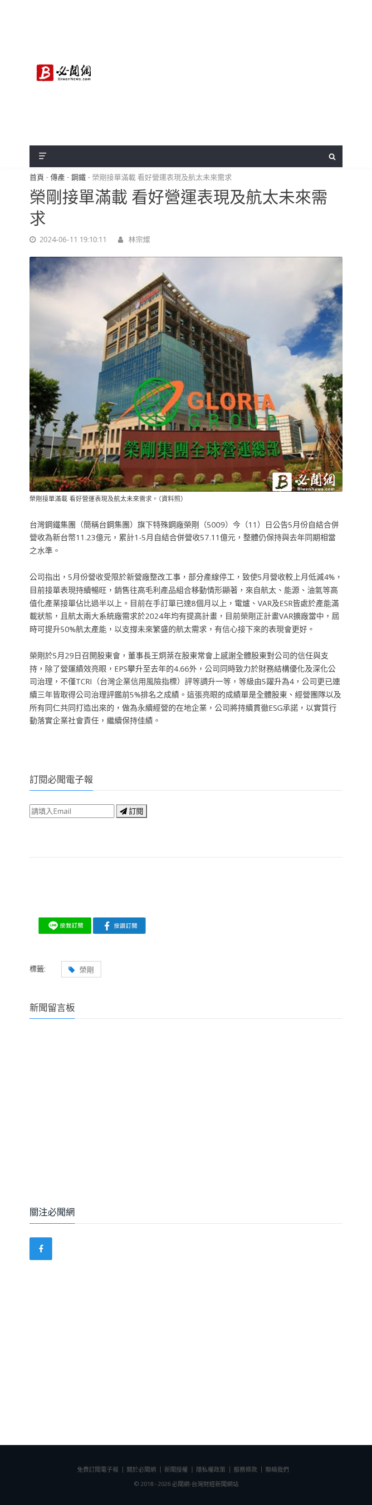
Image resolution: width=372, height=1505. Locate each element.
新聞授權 (176, 1469)
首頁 (36, 177)
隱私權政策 (210, 1469)
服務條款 (245, 1469)
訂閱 (135, 811)
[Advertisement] (227, 72)
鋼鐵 (78, 177)
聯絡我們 (277, 1469)
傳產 (57, 177)
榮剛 (86, 970)
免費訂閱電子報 (97, 1469)
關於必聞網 (141, 1469)
